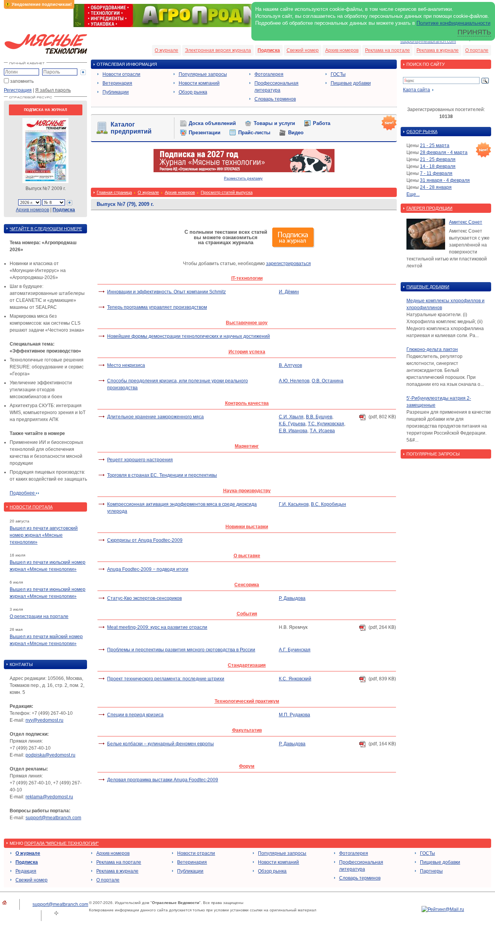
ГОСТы (338, 74)
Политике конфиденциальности (453, 23)
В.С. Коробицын (328, 504)
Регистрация (18, 90)
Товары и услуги (274, 123)
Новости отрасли (121, 74)
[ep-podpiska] (244, 170)
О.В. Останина (327, 381)
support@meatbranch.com (428, 41)
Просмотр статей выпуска (227, 192)
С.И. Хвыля (291, 416)
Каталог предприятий (131, 128)
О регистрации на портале (39, 616)
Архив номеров (341, 50)
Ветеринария (117, 83)
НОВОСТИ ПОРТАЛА (31, 507)
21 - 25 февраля (438, 159)
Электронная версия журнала (218, 50)
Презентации (204, 132)
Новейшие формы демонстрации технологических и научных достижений (188, 336)
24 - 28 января (436, 187)
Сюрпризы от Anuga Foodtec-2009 (145, 540)
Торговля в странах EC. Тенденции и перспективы (162, 475)
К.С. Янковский (295, 678)
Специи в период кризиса (135, 714)
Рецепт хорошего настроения (140, 459)
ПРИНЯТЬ (474, 32)
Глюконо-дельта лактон (432, 349)
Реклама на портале (387, 50)
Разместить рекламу (243, 178)
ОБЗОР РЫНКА (421, 131)
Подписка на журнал (45, 110)
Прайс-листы (254, 132)
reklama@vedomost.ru (49, 797)
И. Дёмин (289, 291)
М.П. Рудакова (294, 714)
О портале (476, 50)
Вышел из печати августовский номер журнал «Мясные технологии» (44, 535)
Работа (321, 123)
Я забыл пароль (53, 90)
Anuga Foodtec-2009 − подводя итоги (147, 569)
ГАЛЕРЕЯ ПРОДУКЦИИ (429, 208)
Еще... (413, 194)
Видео (296, 132)
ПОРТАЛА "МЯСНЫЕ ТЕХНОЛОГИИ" (61, 843)
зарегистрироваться (288, 263)
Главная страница (114, 192)
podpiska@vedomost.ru (50, 755)
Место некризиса (126, 365)
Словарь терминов (275, 99)
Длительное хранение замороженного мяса (155, 416)
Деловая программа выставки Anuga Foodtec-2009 (162, 779)
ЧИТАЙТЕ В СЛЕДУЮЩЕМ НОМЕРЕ (46, 228)
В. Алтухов (290, 365)
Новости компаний (199, 83)
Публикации (115, 92)
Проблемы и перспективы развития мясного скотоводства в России (181, 649)
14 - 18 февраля (438, 166)
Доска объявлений (212, 123)
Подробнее (23, 493)
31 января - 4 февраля (445, 180)
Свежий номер (303, 50)
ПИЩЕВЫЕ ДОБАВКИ (427, 286)
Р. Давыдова (292, 598)
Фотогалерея (268, 74)
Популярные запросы (203, 74)
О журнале (166, 50)
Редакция (25, 871)
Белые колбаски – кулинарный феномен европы (160, 744)
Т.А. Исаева (322, 430)
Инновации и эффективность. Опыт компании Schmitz (166, 291)
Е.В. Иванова (293, 430)
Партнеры (431, 871)
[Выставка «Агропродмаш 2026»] (247, 25)
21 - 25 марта (434, 145)
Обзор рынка (193, 92)
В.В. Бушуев (319, 416)
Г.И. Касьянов (294, 504)
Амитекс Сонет (465, 222)
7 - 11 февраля (436, 173)
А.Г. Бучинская (295, 649)
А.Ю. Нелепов (294, 381)
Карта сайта (416, 89)
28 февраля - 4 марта (444, 152)
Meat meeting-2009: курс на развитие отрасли (157, 627)
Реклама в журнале (437, 50)
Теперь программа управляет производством (157, 307)
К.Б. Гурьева (292, 423)
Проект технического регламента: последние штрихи (165, 678)
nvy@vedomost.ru (44, 720)
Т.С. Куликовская (326, 423)
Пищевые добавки (351, 83)
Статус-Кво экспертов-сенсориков (144, 598)
